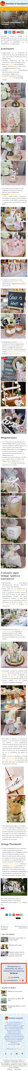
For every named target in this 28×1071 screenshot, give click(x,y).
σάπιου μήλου (16, 590)
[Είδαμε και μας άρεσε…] (4, 993)
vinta (25, 758)
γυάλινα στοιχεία (13, 70)
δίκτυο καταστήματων (13, 1035)
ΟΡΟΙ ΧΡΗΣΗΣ (18, 1069)
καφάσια (12, 865)
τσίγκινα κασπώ (10, 758)
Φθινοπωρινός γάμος (15, 945)
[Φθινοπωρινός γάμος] (4, 946)
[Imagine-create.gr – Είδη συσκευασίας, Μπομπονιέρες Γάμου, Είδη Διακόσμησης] (14, 3)
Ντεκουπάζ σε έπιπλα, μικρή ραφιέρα (21, 927)
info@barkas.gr (17, 1049)
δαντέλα (11, 64)
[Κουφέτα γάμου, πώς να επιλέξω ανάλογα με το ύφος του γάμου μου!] (4, 953)
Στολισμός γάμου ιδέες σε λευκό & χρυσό (17, 939)
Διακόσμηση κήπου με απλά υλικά (16, 1006)
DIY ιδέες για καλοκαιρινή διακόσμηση (4, 927)
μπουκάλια (12, 760)
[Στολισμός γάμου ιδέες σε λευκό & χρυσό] (4, 939)
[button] (26, 9)
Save (19, 32)
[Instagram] (11, 1054)
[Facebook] (6, 1054)
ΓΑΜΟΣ (20, 902)
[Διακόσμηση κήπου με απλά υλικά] (4, 1008)
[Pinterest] (22, 1054)
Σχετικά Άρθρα (8, 934)
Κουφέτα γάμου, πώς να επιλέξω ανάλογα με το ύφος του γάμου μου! (16, 954)
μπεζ (23, 590)
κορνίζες (16, 863)
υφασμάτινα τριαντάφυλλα (15, 351)
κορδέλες (13, 676)
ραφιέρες (20, 342)
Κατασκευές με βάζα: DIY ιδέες (16, 999)
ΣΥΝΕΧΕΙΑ (9, 1069)
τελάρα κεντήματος (8, 78)
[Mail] (17, 1054)
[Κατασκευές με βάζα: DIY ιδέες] (4, 1001)
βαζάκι (4, 829)
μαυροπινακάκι (17, 282)
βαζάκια (4, 673)
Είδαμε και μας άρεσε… (16, 991)
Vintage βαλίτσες (16, 353)
